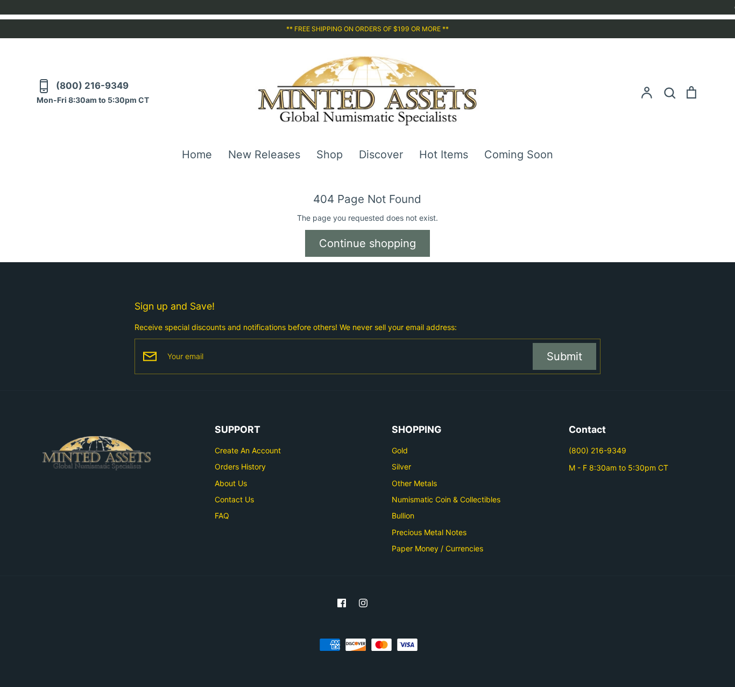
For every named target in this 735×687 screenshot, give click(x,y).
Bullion (403, 515)
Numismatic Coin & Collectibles (446, 499)
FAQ (222, 515)
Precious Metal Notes (429, 532)
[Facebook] (341, 603)
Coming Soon (518, 154)
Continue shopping (367, 243)
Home (197, 154)
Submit (564, 356)
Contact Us (234, 499)
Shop (329, 154)
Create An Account (248, 450)
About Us (231, 483)
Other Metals (414, 483)
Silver (401, 466)
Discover (381, 154)
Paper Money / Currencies (437, 548)
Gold (400, 450)
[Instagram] (363, 603)
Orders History (240, 466)
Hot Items (443, 154)
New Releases (264, 154)
